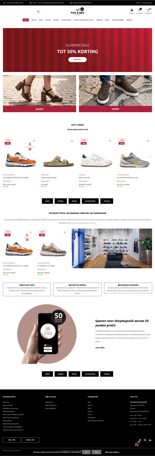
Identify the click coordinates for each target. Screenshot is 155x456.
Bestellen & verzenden (10, 408)
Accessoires (66, 20)
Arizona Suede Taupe (49, 178)
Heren (56, 20)
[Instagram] (145, 440)
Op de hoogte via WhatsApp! (12, 427)
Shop (41, 20)
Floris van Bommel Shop (84, 20)
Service (129, 20)
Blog (107, 20)
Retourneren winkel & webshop (13, 414)
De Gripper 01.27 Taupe (46, 266)
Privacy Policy (7, 420)
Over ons (6, 402)
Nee (96, 452)
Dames (48, 20)
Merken (99, 20)
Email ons (30, 440)
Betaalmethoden (8, 411)
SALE (26, 20)
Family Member (118, 20)
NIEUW (33, 20)
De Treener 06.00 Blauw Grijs (127, 178)
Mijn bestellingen (51, 405)
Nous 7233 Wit (84, 178)
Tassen (107, 201)
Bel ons (12, 440)
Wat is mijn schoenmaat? (11, 417)
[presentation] (4, 156)
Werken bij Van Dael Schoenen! (13, 430)
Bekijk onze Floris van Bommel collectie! (81, 223)
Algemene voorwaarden (11, 423)
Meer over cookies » (112, 452)
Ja (86, 452)
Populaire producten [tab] (77, 129)
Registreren (49, 402)
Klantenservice (8, 405)
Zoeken (38, 11)
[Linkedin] (150, 440)
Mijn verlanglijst (50, 408)
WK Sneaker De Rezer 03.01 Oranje (15, 178)
